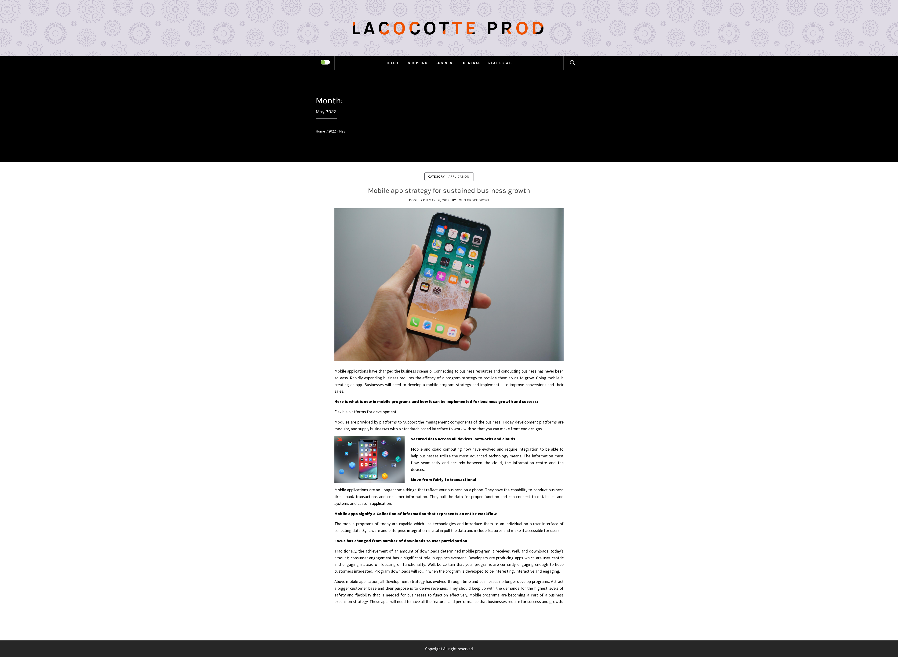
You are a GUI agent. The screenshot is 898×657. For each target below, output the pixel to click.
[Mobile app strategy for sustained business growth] (449, 284)
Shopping (417, 63)
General (471, 63)
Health (392, 63)
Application (459, 176)
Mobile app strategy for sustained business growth (449, 190)
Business (445, 63)
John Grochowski (473, 200)
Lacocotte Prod (449, 28)
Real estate (500, 63)
